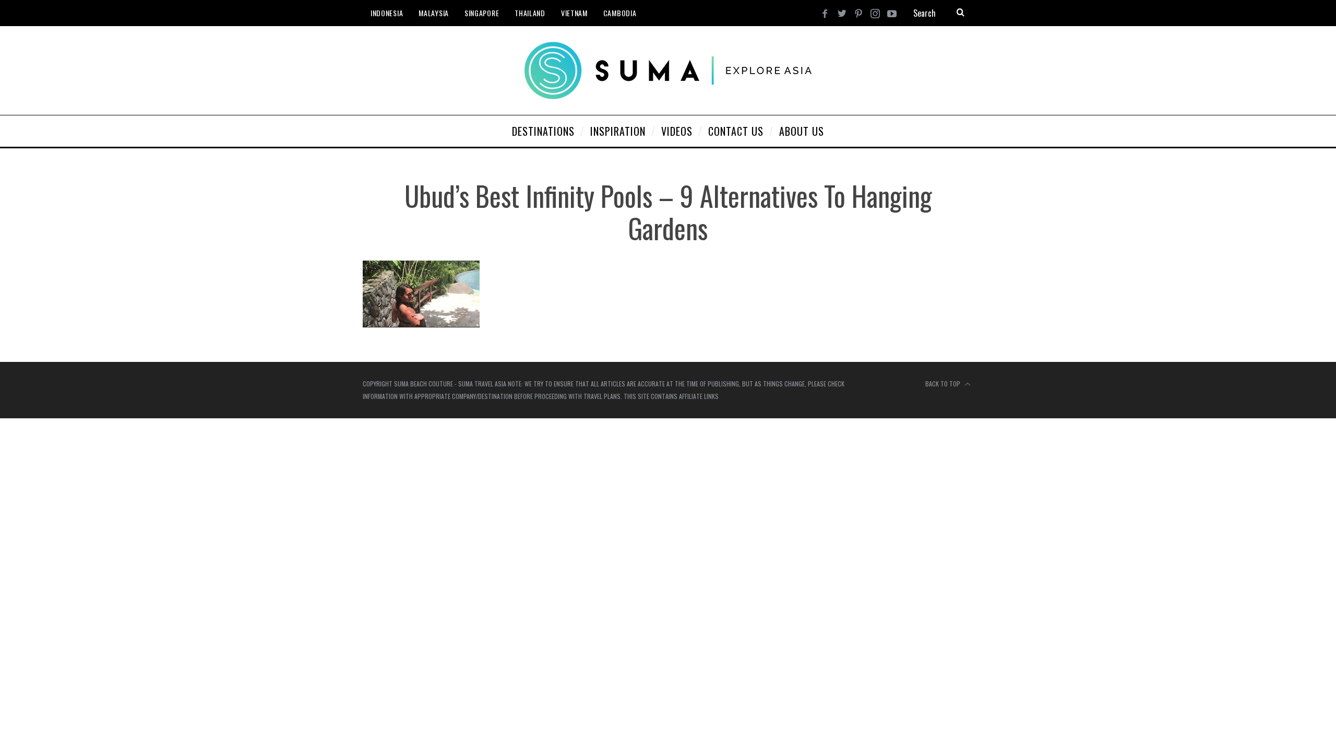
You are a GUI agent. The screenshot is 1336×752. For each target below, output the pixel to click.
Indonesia (387, 12)
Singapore (481, 12)
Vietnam (574, 12)
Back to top (943, 383)
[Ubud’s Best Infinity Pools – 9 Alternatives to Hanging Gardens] (421, 324)
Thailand (530, 12)
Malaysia (434, 12)
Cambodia (620, 12)
